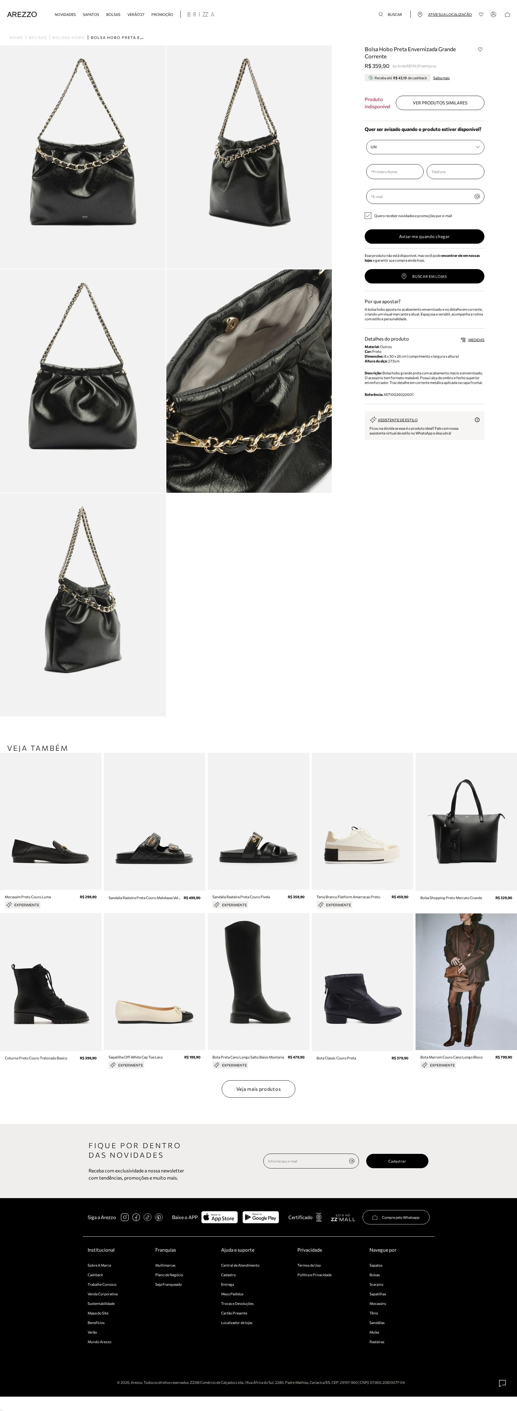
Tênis (373, 1313)
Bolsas (113, 14)
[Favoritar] (480, 49)
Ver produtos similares (440, 102)
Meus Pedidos (232, 1294)
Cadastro (228, 1275)
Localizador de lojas (236, 1322)
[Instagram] (125, 1217)
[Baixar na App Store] (219, 1217)
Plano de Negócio (169, 1275)
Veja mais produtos (258, 1089)
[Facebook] (136, 1217)
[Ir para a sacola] (507, 14)
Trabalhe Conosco (102, 1284)
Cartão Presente (234, 1313)
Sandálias (376, 1322)
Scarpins (376, 1284)
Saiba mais (441, 78)
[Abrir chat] (502, 1383)
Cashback (95, 1275)
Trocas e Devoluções (237, 1303)
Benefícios (96, 1322)
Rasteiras (376, 1342)
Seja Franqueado (168, 1284)
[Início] (22, 14)
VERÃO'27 (135, 14)
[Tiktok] (147, 1217)
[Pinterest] (159, 1217)
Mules (374, 1332)
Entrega (227, 1284)
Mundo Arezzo (99, 1342)
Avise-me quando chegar (424, 236)
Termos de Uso (309, 1265)
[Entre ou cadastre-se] (494, 14)
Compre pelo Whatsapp (400, 1217)
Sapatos (91, 14)
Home (16, 37)
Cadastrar (397, 1161)
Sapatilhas (377, 1294)
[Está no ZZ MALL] (343, 1217)
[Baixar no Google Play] (261, 1217)
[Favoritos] (481, 14)
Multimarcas (165, 1265)
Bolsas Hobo (69, 37)
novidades (65, 14)
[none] (352, 1161)
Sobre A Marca (99, 1265)
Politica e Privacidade (314, 1275)
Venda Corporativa (103, 1294)
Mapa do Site (98, 1313)
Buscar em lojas (429, 276)
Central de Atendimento (240, 1265)
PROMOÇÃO (162, 14)
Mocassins (377, 1303)
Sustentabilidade (101, 1303)
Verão (92, 1332)
